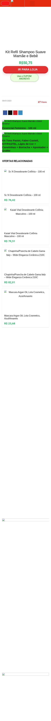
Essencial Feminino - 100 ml (19, 128)
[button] (5, 3)
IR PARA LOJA (27, 69)
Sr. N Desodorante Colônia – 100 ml (22, 195)
